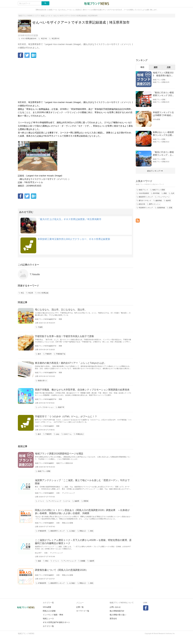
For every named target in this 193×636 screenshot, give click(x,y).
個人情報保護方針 (117, 611)
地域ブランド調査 (159, 80)
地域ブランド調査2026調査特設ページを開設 (59, 453)
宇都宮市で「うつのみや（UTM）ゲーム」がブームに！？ (66, 416)
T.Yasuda (35, 274)
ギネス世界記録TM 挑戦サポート (56, 622)
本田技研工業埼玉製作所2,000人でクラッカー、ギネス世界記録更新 (74, 239)
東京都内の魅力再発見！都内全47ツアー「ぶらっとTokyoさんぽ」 (70, 363)
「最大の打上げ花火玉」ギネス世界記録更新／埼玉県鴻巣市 (69, 219)
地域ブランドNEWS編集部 (44, 426)
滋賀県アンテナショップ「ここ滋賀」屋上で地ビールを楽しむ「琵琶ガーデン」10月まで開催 (82, 482)
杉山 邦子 (38, 553)
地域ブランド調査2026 (64, 463)
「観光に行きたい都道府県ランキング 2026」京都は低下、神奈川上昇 (163, 94)
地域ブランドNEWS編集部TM (45, 319)
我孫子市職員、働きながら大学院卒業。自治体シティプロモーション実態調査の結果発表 (82, 389)
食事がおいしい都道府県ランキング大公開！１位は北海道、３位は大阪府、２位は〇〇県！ (163, 134)
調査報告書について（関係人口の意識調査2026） (61, 570)
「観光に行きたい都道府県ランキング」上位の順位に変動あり (163, 154)
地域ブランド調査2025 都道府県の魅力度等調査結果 (163, 74)
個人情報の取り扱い (118, 615)
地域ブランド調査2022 (161, 142)
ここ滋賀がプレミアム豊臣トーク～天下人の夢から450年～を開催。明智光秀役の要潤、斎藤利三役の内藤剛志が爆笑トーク (83, 542)
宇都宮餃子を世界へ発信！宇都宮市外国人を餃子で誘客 (64, 336)
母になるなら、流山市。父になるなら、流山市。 (61, 309)
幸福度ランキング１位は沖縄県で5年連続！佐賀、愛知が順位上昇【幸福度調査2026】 (163, 114)
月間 (168, 67)
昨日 (142, 67)
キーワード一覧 (82, 611)
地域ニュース (48, 618)
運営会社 (113, 618)
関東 (60, 319)
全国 (57, 493)
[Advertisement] (75, 79)
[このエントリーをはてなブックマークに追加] (33, 55)
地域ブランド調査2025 (161, 82)
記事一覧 (80, 607)
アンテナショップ (68, 493)
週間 (155, 67)
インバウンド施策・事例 (53, 615)
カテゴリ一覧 (48, 626)
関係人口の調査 (67, 523)
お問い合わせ (115, 607)
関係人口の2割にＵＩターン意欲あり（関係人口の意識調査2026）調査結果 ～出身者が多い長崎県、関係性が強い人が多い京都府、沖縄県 (82, 512)
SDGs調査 (156, 119)
